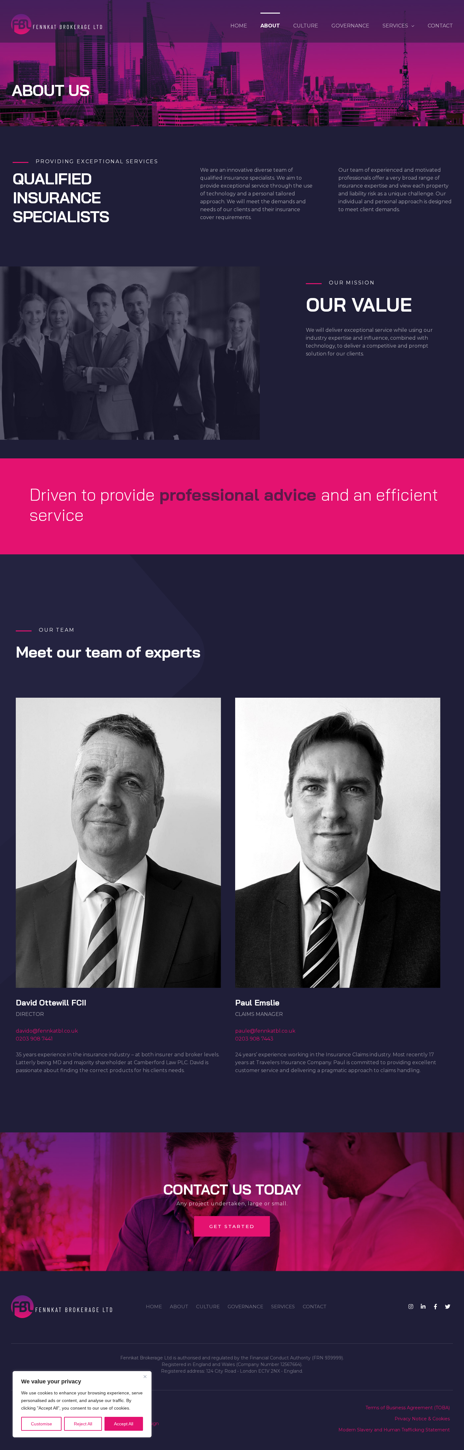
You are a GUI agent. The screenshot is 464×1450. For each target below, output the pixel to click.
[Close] (145, 1376)
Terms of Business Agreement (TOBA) (408, 1408)
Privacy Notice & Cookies (422, 1419)
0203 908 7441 (34, 1039)
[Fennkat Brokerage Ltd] (56, 24)
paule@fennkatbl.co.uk (265, 1031)
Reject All (83, 1423)
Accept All (123, 1423)
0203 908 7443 (254, 1039)
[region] (82, 1404)
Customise (41, 1423)
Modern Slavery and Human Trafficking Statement (394, 1430)
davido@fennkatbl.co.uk (47, 1031)
